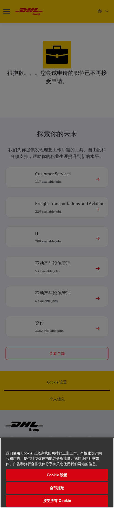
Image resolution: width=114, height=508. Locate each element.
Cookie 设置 (57, 475)
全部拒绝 (57, 488)
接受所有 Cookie (57, 501)
